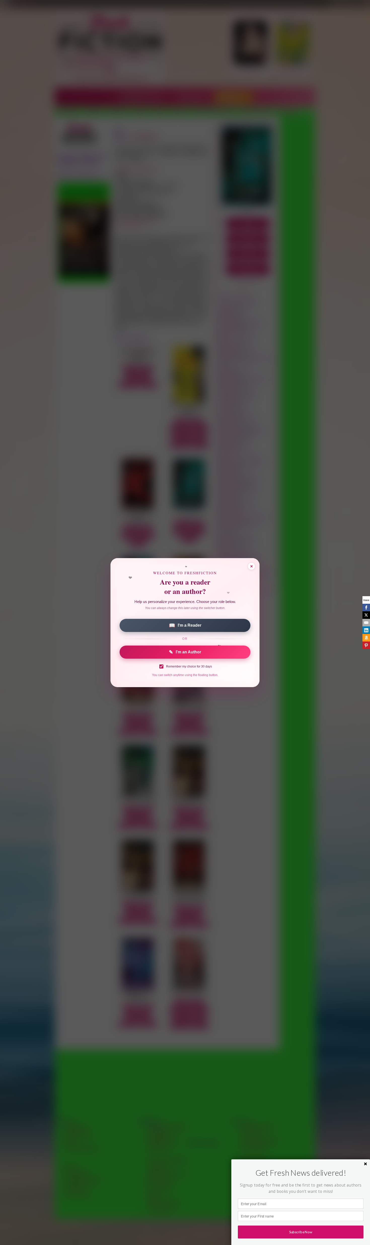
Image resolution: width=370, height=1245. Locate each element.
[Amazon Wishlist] (366, 638)
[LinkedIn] (366, 630)
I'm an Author (185, 652)
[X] (366, 615)
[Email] (366, 622)
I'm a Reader (185, 625)
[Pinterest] (366, 645)
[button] (300, 1172)
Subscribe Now (300, 1232)
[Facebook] (366, 607)
